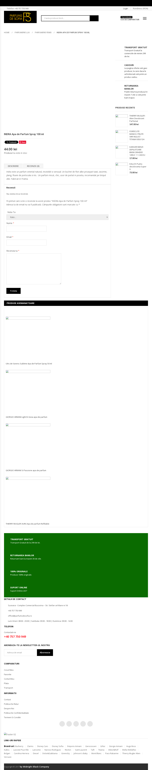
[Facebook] (69, 724)
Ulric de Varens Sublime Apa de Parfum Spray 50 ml (29, 363)
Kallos (7, 749)
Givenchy (65, 753)
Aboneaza (45, 652)
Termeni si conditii (12, 717)
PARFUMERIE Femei (43, 32)
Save (24, 142)
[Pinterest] (76, 724)
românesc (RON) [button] (140, 8)
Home (7, 32)
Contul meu (9, 679)
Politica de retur (11, 704)
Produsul (8, 153)
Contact (7, 699)
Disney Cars (42, 746)
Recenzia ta (12, 250)
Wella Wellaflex (129, 749)
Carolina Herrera (21, 753)
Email (9, 237)
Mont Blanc (96, 753)
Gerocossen (90, 746)
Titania (101, 749)
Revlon (68, 749)
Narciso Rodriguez (53, 749)
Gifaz (102, 746)
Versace (7, 757)
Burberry (19, 746)
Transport (8, 687)
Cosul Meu (9, 670)
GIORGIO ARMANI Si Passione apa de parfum (26, 470)
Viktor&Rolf (113, 749)
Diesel (36, 753)
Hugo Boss (131, 746)
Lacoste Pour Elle (21, 749)
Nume (10, 223)
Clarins (30, 746)
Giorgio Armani (115, 746)
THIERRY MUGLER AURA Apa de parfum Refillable (27, 523)
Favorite (7, 674)
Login (125, 8)
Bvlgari (7, 753)
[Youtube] (83, 724)
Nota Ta (11, 212)
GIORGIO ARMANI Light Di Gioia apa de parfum (26, 417)
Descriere (13, 166)
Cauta (94, 18)
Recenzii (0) (33, 166)
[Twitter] (62, 724)
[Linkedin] (90, 724)
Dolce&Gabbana (49, 753)
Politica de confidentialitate (16, 713)
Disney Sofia (57, 746)
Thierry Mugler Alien (131, 753)
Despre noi (9, 708)
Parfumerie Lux (22, 32)
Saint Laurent (81, 749)
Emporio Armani (74, 746)
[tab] (13, 166)
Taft (92, 749)
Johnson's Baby (81, 753)
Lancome (37, 749)
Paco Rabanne (111, 753)
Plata (6, 683)
